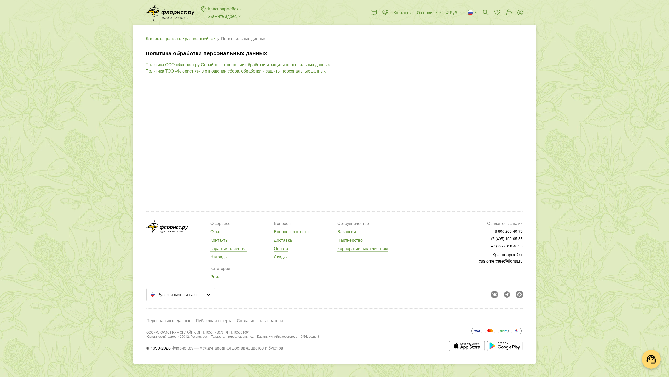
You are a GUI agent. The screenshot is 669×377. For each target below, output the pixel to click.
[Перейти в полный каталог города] (170, 12)
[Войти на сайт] (520, 12)
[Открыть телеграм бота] (507, 294)
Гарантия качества (228, 248)
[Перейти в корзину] (509, 12)
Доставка (283, 240)
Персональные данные (169, 321)
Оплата (281, 248)
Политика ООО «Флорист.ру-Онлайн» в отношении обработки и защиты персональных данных (238, 65)
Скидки (281, 257)
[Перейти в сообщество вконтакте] (494, 294)
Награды (219, 257)
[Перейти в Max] (519, 294)
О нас (215, 232)
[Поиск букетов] (486, 12)
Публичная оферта (214, 321)
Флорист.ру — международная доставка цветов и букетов (227, 348)
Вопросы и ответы (291, 232)
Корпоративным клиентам (362, 248)
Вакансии (346, 232)
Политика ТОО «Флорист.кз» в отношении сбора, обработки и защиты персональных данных (236, 71)
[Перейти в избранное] (497, 12)
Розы (215, 277)
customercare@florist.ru (501, 261)
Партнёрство (350, 240)
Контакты (219, 240)
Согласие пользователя (260, 321)
